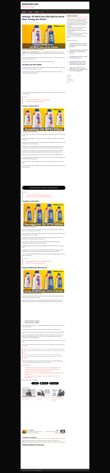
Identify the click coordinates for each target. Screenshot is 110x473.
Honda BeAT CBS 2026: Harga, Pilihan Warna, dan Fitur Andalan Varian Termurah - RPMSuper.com (44, 442)
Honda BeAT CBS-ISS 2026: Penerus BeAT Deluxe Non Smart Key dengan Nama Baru (43, 367)
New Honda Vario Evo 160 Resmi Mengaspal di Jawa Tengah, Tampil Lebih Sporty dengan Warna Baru (77, 63)
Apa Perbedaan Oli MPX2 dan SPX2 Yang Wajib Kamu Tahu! (39, 196)
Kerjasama (69, 75)
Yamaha (37, 12)
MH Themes (39, 470)
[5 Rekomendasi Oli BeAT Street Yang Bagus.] (43, 393)
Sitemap (69, 77)
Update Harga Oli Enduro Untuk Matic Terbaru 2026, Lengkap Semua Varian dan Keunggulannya (78, 69)
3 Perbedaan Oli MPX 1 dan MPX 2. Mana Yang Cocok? (38, 195)
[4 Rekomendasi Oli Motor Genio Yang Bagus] (29, 393)
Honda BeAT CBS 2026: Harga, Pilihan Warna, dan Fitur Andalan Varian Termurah (42, 369)
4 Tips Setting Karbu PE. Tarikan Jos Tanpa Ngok (77, 19)
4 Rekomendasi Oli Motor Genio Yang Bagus (27, 398)
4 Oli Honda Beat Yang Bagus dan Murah (35, 101)
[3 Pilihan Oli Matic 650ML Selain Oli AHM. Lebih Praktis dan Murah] (58, 393)
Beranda (24, 12)
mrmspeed (34, 22)
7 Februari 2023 (27, 22)
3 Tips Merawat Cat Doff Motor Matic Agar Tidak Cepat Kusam (38, 371)
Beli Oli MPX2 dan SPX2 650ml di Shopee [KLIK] (44, 188)
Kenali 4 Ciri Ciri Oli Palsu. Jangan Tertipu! (35, 263)
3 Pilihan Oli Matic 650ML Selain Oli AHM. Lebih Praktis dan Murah (58, 398)
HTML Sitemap (70, 80)
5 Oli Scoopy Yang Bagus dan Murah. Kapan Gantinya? (38, 99)
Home (39, 22)
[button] (22, 10)
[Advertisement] (43, 83)
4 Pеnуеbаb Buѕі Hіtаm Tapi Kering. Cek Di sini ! (77, 23)
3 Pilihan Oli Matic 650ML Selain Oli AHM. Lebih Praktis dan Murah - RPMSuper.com (41, 440)
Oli (42, 12)
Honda (30, 12)
